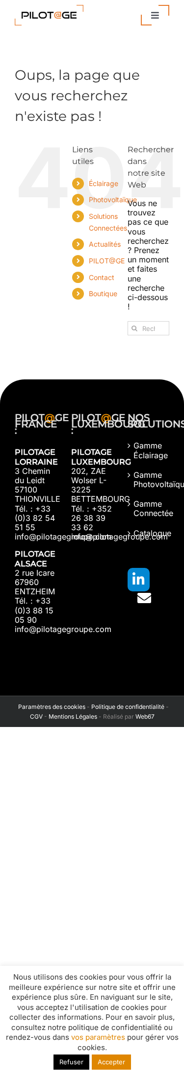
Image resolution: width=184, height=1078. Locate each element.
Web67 (145, 716)
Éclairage (103, 183)
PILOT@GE (107, 261)
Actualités (105, 244)
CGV (36, 716)
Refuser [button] (71, 1062)
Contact (101, 277)
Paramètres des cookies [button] (50, 706)
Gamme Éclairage (148, 450)
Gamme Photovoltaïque (148, 479)
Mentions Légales (73, 716)
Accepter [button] (111, 1062)
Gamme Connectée (148, 508)
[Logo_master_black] (49, 9)
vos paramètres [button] (98, 1037)
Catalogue (148, 533)
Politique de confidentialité (127, 706)
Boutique (103, 293)
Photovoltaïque (113, 199)
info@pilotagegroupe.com (63, 536)
